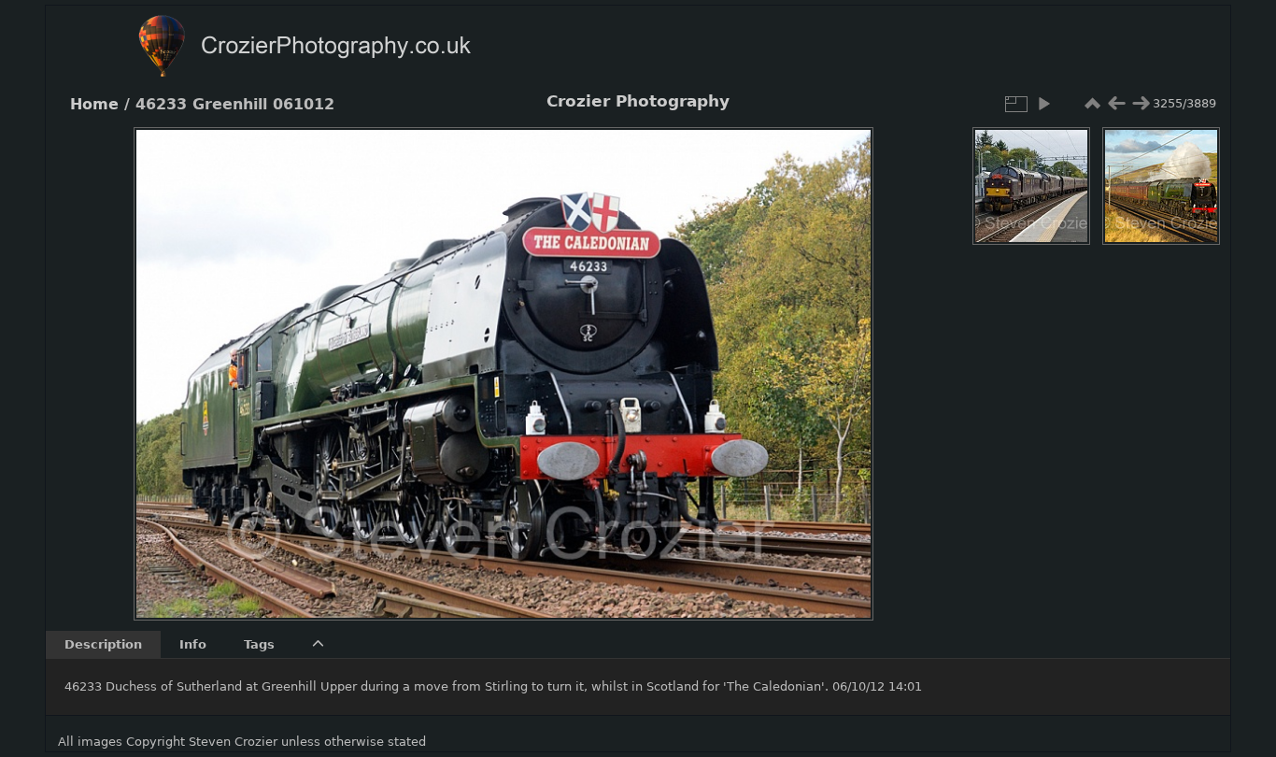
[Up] (496, 155)
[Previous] (163, 359)
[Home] (341, 48)
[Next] (843, 359)
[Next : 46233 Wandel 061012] (1140, 104)
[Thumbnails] (1092, 104)
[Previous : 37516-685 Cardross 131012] (1116, 104)
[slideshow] (1043, 104)
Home (94, 104)
